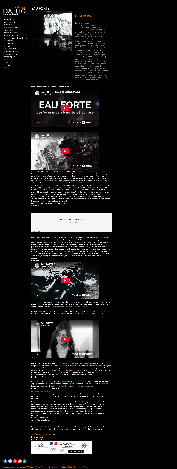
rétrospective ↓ (10, 54)
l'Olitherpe (8, 40)
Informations (9, 19)
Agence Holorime (81, 467)
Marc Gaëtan (68, 467)
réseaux (7, 64)
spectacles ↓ (9, 30)
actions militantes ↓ (12, 35)
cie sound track (10, 48)
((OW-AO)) (8, 43)
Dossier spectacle (37, 439)
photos (7, 59)
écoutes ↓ (8, 24)
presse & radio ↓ (11, 51)
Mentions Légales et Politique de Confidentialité (21, 467)
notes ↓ (7, 46)
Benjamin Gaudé (55, 467)
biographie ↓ (9, 22)
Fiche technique (37, 437)
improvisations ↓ (11, 32)
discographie (9, 56)
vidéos (6, 62)
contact (7, 67)
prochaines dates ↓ (12, 27)
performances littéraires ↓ (15, 38)
